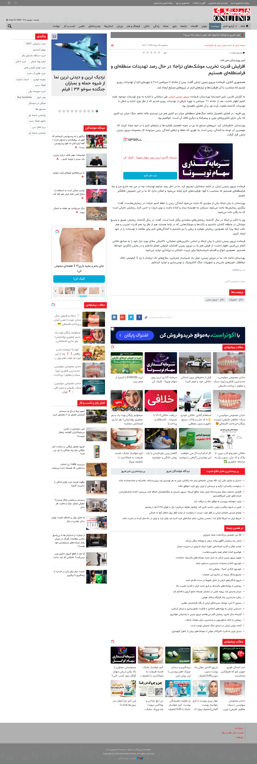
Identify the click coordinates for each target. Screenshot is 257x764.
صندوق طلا (40, 109)
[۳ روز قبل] (96, 559)
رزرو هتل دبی (39, 127)
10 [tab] (60, 111)
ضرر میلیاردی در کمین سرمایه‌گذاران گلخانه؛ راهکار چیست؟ (72, 432)
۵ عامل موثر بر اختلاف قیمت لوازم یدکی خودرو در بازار (68, 519)
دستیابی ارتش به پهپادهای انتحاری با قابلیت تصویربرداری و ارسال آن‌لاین (206, 609)
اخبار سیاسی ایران (224, 45)
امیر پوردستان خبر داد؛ (232, 60)
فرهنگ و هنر (133, 26)
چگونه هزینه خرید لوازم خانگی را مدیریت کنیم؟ (69, 484)
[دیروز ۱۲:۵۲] (96, 213)
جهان (204, 26)
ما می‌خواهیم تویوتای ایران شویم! (69, 173)
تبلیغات (239, 737)
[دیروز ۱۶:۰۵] (96, 416)
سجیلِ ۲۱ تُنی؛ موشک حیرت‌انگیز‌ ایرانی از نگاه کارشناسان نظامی (211, 603)
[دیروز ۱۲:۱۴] (96, 141)
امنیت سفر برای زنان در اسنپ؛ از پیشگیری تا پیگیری (69, 573)
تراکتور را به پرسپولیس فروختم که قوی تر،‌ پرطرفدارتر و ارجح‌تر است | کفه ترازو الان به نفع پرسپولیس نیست (68, 142)
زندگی (156, 26)
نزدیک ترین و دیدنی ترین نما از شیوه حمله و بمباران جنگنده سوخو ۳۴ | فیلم (79, 83)
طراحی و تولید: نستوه (127, 758)
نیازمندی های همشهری (218, 3)
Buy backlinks (24, 97)
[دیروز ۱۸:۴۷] (96, 196)
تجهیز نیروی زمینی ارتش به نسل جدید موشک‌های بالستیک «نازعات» (208, 558)
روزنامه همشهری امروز (240, 3)
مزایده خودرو (39, 79)
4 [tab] (84, 111)
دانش (147, 26)
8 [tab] (67, 111)
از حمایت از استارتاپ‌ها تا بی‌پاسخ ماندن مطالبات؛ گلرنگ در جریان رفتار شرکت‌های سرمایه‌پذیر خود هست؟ (69, 541)
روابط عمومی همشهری (163, 3)
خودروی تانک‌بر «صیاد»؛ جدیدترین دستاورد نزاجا (218, 563)
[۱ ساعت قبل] (79, 52)
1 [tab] (96, 111)
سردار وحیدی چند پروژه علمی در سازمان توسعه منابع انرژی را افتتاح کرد (207, 592)
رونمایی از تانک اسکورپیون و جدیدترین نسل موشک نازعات (213, 620)
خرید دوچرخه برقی (37, 91)
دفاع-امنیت (209, 45)
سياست (215, 26)
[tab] (222, 471)
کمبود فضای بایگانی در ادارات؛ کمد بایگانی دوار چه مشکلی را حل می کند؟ (68, 450)
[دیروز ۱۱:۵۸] (96, 505)
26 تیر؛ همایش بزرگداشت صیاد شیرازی (222, 535)
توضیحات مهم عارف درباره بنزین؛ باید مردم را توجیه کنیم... (69, 157)
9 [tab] (63, 111)
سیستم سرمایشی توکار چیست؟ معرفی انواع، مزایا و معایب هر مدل (70, 503)
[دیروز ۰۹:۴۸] (96, 540)
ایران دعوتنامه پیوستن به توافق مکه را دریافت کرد (217, 501)
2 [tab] (92, 111)
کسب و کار (69, 26)
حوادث (56, 26)
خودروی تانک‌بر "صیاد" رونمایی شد (225, 569)
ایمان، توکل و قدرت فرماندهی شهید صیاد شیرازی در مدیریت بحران (209, 546)
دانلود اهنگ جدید (37, 121)
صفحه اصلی (240, 45)
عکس (82, 26)
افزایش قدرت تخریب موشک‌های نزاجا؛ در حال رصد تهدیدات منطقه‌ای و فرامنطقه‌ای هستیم (178, 70)
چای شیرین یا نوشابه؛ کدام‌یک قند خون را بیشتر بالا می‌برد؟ (211, 35)
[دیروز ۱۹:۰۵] (96, 178)
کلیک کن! (79, 279)
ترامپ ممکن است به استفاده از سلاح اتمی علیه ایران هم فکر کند (69, 192)
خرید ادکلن (20, 62)
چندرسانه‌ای (94, 26)
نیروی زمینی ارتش (178, 96)
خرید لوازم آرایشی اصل (35, 68)
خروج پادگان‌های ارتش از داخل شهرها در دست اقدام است (213, 580)
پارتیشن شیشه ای (37, 115)
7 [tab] (72, 111)
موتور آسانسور (39, 50)
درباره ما (239, 728)
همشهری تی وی (182, 3)
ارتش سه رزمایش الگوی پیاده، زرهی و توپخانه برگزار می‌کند (213, 541)
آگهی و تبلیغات (199, 3)
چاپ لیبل (41, 97)
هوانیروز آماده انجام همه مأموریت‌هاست (221, 552)
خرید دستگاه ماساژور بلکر (33, 56)
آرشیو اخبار (228, 26)
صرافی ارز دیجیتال (37, 103)
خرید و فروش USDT (36, 44)
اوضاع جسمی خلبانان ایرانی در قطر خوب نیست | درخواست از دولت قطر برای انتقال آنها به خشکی (195, 513)
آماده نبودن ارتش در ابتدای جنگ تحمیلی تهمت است (216, 626)
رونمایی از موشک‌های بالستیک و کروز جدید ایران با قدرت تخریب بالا (208, 586)
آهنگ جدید (40, 85)
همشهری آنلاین (230, 14)
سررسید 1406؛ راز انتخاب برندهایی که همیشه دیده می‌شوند (68, 466)
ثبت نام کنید (150, 176)
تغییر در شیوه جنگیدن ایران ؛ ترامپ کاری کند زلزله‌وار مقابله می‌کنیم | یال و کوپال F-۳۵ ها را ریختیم (193, 507)
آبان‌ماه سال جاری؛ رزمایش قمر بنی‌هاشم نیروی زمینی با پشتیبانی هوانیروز (205, 614)
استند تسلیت (22, 79)
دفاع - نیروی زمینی (215, 300)
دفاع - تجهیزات (236, 300)
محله (165, 26)
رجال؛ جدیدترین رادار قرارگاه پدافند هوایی (221, 597)
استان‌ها (108, 26)
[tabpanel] (79, 64)
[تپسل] (125, 139)
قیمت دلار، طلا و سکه (232, 733)
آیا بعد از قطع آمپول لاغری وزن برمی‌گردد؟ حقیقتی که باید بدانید (69, 555)
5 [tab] (80, 111)
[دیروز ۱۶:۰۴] (96, 470)
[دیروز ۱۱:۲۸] (96, 160)
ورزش (120, 26)
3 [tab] (88, 111)
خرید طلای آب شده (36, 73)
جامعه (183, 26)
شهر (174, 26)
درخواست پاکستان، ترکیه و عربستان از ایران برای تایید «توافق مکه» (209, 486)
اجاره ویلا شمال (38, 62)
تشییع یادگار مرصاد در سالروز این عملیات (221, 575)
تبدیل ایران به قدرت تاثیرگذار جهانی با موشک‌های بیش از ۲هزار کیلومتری (206, 631)
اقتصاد (194, 26)
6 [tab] (76, 111)
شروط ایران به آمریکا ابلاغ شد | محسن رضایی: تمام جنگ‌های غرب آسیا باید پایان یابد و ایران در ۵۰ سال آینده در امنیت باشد (181, 518)
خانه (243, 26)
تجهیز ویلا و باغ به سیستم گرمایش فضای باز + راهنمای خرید (69, 413)
